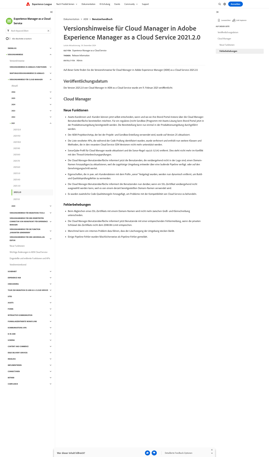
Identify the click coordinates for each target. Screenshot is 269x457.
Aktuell (15, 85)
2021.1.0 (16, 199)
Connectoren (14, 371)
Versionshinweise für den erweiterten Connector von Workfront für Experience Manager (29, 221)
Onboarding (13, 284)
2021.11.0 (16, 135)
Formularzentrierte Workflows (22, 321)
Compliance (13, 384)
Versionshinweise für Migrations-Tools (27, 213)
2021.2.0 (17, 192)
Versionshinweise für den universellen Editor (27, 238)
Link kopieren (241, 20)
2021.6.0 (16, 167)
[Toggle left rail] (51, 12)
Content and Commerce (18, 346)
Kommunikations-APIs (17, 328)
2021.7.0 (16, 160)
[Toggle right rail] (217, 12)
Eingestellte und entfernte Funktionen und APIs (30, 258)
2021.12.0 (17, 129)
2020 (13, 206)
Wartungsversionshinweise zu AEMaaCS (27, 73)
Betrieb (11, 378)
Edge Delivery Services (18, 353)
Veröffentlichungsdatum (228, 32)
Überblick (12, 48)
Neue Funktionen (17, 245)
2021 (13, 123)
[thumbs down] (154, 452)
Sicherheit (12, 271)
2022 (13, 117)
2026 (13, 92)
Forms (10, 309)
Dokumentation (71, 19)
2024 (13, 104)
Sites (10, 296)
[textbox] (28, 31)
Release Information (81, 55)
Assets (11, 303)
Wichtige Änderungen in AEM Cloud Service (28, 252)
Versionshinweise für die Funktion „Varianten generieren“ (25, 231)
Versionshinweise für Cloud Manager (26, 79)
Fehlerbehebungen (228, 51)
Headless (12, 359)
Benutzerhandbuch (102, 19)
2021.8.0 (16, 154)
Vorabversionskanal (18, 264)
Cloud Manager (224, 38)
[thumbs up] (147, 452)
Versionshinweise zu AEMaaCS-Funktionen (28, 67)
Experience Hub (14, 278)
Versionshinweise (15, 54)
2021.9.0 (16, 148)
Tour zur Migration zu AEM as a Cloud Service (28, 290)
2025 (13, 98)
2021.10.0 (17, 142)
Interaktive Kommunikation (20, 315)
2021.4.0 (16, 179)
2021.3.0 (16, 185)
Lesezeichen (226, 20)
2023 (13, 111)
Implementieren (15, 365)
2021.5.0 (16, 173)
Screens (11, 340)
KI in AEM (11, 334)
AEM (85, 19)
